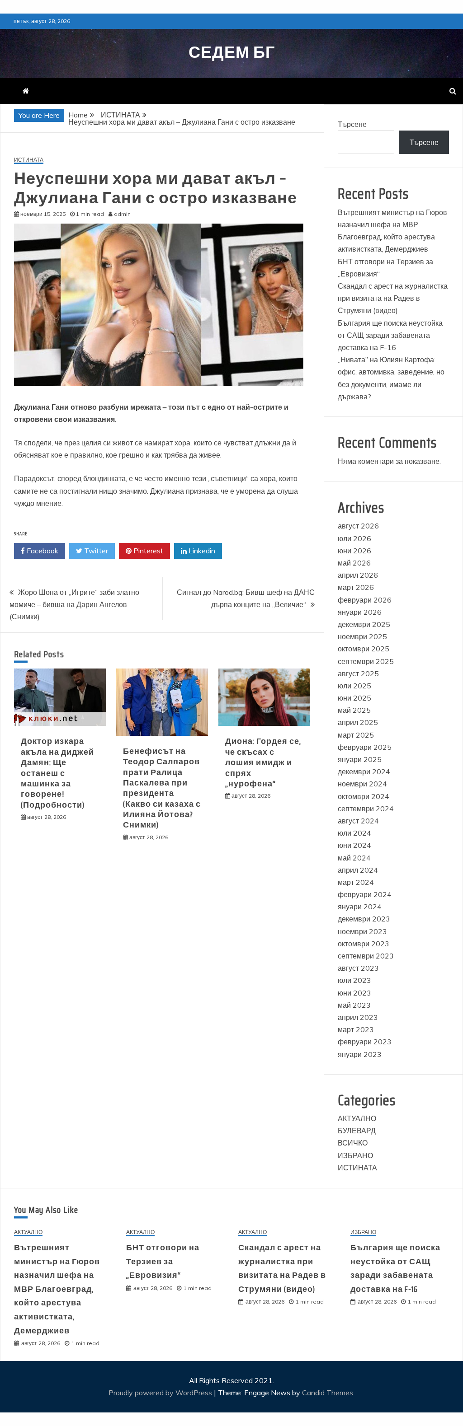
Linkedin (201, 550)
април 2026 (358, 575)
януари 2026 (360, 612)
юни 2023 (354, 992)
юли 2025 (354, 685)
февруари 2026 (365, 599)
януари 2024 (360, 906)
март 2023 (356, 1029)
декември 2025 (364, 624)
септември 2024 (366, 808)
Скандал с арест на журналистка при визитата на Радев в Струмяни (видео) (393, 298)
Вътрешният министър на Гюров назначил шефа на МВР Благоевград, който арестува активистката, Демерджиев (57, 1289)
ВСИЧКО (353, 1142)
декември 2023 (364, 918)
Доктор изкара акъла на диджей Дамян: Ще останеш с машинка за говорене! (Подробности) (57, 773)
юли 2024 (354, 832)
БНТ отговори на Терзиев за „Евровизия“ (162, 1261)
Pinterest (147, 550)
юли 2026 (354, 538)
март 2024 (356, 882)
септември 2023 (366, 955)
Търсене (352, 124)
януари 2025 (360, 759)
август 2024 (358, 820)
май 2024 (354, 857)
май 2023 (354, 1005)
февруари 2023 (365, 1041)
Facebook (41, 550)
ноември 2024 (362, 783)
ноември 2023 (362, 931)
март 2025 (356, 734)
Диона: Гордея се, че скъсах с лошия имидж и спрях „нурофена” (263, 762)
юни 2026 (354, 550)
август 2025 (358, 673)
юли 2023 (354, 980)
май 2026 (354, 562)
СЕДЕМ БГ (232, 52)
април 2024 (358, 869)
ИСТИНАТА (28, 160)
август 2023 (358, 967)
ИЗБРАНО (355, 1155)
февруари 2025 (365, 747)
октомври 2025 (363, 648)
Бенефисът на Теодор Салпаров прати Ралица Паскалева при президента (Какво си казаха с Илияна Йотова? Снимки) (162, 788)
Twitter (95, 550)
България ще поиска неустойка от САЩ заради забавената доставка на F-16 (390, 335)
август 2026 (358, 525)
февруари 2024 (365, 894)
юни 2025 (354, 697)
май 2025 (354, 710)
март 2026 (356, 587)
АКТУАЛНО (357, 1118)
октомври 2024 (363, 796)
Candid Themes (327, 1392)
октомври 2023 (363, 943)
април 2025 (358, 722)
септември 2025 (366, 661)
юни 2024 (354, 845)
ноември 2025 (362, 636)
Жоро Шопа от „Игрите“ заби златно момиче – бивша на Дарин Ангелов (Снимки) (74, 604)
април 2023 (358, 1017)
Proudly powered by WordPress (161, 1392)
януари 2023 (360, 1054)
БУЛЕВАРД (357, 1130)
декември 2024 (364, 771)
